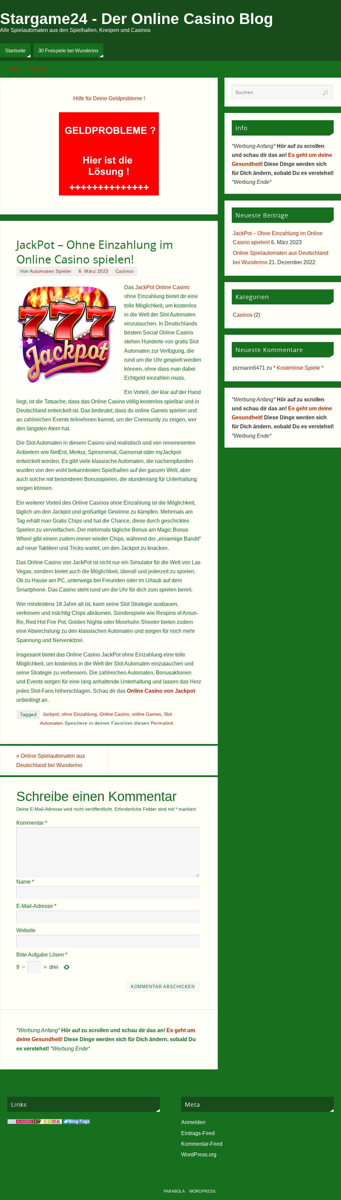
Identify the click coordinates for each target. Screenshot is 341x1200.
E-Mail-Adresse (36, 906)
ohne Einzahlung (79, 714)
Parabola (174, 1191)
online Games (146, 714)
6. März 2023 (94, 271)
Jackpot (51, 714)
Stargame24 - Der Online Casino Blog (136, 18)
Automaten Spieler (51, 271)
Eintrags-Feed (198, 1133)
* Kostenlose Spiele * (298, 368)
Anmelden (193, 1122)
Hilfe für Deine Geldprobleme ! (109, 98)
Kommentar (31, 823)
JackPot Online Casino (162, 287)
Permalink (162, 723)
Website (26, 930)
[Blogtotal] (48, 1122)
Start (14, 69)
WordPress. (202, 1191)
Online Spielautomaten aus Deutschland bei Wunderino (50, 760)
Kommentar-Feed (201, 1144)
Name (25, 882)
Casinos (37, 69)
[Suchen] (325, 93)
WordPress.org (198, 1154)
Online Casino (114, 714)
